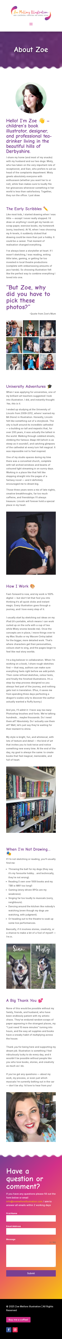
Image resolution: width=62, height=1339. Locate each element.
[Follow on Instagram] (15, 1329)
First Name (12, 1213)
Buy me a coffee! (18, 1319)
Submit (31, 1273)
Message (10, 1239)
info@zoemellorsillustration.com (24, 1201)
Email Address (14, 1226)
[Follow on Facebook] (8, 1329)
